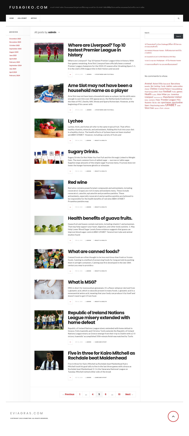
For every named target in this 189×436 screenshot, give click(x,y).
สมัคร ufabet (22, 18)
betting (157, 86)
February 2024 (14, 75)
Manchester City (158, 97)
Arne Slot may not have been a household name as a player (100, 88)
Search (147, 33)
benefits (147, 86)
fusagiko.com (28, 7)
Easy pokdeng (176, 89)
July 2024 (12, 69)
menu (146, 100)
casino (169, 86)
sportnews (166, 102)
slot (159, 102)
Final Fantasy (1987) (151, 92)
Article (34, 18)
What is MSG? (82, 282)
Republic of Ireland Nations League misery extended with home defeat (99, 318)
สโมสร (161, 108)
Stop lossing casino (157, 105)
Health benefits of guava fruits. (100, 218)
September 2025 (15, 49)
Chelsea (153, 89)
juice (168, 94)
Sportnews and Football (104, 74)
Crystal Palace (164, 89)
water (178, 105)
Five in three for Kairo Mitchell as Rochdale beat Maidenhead (101, 355)
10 (119, 394)
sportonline (177, 102)
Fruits (174, 92)
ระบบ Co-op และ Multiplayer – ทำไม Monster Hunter (163, 60)
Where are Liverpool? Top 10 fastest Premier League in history (96, 50)
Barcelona (175, 83)
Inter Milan (162, 94)
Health (148, 94)
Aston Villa (158, 83)
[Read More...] (70, 74)
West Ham (149, 108)
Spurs (147, 105)
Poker (158, 100)
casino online (178, 86)
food (160, 92)
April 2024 (13, 72)
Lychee (75, 121)
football (167, 91)
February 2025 (14, 62)
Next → (129, 394)
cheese (147, 89)
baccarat (166, 84)
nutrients (152, 100)
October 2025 (14, 45)
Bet (152, 86)
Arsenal (148, 83)
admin (89, 74)
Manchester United (172, 97)
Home (11, 18)
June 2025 (13, 55)
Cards (163, 86)
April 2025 (13, 59)
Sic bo (154, 102)
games (179, 91)
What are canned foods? (93, 251)
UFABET (170, 105)
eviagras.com (27, 413)
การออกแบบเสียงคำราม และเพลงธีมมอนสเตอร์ (161, 64)
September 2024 (15, 65)
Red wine (77, 182)
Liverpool (149, 97)
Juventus (175, 94)
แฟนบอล (166, 108)
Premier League (168, 100)
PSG (178, 100)
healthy (154, 94)
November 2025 (15, 42)
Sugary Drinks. (83, 152)
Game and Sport (101, 342)
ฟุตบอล (157, 108)
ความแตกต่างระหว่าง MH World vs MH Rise (160, 57)
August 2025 (13, 52)
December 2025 (15, 39)
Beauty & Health (101, 140)
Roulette (148, 102)
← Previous (68, 394)
